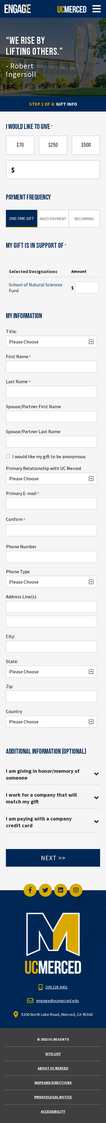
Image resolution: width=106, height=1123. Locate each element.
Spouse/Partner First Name (33, 406)
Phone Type (18, 571)
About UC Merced (53, 1068)
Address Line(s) (21, 596)
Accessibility (53, 1111)
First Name (17, 356)
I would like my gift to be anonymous (49, 456)
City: (10, 636)
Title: (11, 331)
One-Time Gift (21, 218)
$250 (53, 145)
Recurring (84, 218)
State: (12, 661)
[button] (96, 8)
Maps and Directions (53, 1082)
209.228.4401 (56, 987)
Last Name (17, 381)
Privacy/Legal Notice (53, 1097)
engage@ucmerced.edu (57, 1000)
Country (14, 711)
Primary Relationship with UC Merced (43, 468)
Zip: (9, 686)
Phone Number (21, 546)
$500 (86, 145)
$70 (20, 145)
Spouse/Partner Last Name (33, 431)
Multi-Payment (53, 218)
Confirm (15, 519)
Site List (53, 1053)
